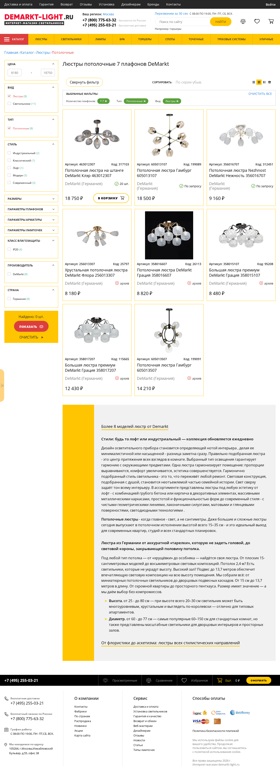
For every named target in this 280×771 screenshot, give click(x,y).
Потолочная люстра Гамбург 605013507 (164, 367)
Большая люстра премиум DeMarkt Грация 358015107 (234, 272)
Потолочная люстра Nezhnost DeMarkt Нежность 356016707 (237, 173)
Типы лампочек (144, 750)
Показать (28, 327)
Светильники (24, 104)
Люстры (43, 52)
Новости (139, 740)
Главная (11, 52)
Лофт (18, 168)
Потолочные (134, 101)
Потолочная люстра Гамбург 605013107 (164, 173)
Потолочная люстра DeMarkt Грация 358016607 (164, 272)
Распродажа (82, 721)
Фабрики (80, 711)
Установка (106, 4)
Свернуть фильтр (84, 82)
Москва (108, 14)
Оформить (259, 680)
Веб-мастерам (143, 726)
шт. (228, 680)
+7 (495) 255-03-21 (114, 25)
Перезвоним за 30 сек (171, 14)
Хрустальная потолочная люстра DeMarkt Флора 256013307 (96, 272)
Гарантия (46, 4)
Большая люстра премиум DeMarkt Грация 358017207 (90, 367)
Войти (271, 4)
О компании (86, 698)
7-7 (102, 101)
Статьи (138, 745)
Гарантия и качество (147, 716)
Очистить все (260, 94)
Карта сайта (82, 735)
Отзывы (86, 4)
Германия (21, 299)
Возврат (67, 4)
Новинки (80, 726)
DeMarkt (20, 274)
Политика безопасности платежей (215, 731)
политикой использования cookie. (217, 752)
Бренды (153, 4)
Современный (24, 183)
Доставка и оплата (18, 4)
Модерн (20, 175)
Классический (24, 160)
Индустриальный (26, 153)
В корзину (108, 198)
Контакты (173, 4)
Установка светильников (150, 711)
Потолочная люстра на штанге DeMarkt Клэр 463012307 (94, 173)
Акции (78, 731)
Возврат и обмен (144, 721)
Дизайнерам (130, 4)
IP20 (17, 249)
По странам (82, 716)
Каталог (18, 39)
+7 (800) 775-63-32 (114, 20)
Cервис (140, 698)
